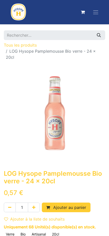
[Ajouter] (34, 207)
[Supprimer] (10, 207)
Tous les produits (20, 45)
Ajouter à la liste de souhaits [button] (37, 219)
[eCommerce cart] (83, 12)
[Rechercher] (99, 35)
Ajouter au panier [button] (69, 207)
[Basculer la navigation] (95, 12)
